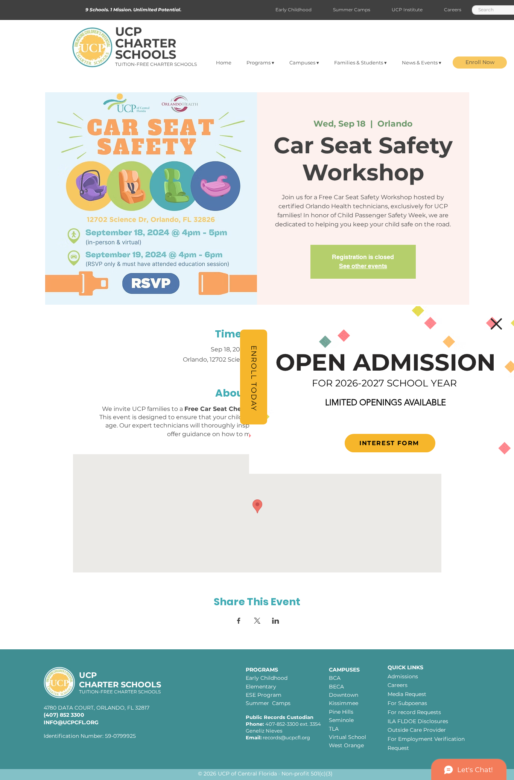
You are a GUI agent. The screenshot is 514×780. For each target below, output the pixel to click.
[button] (496, 324)
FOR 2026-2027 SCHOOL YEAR (384, 383)
